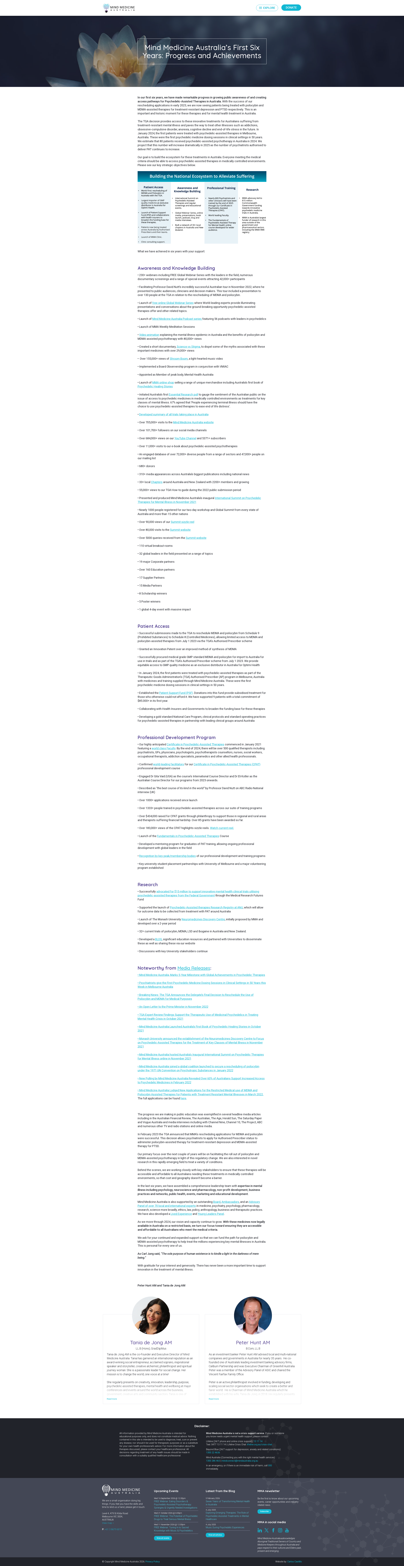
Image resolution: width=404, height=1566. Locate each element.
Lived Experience (181, 1214)
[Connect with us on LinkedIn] (260, 1530)
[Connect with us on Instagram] (280, 1530)
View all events (163, 1538)
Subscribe (264, 1511)
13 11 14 (258, 1441)
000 (270, 1465)
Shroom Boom (179, 358)
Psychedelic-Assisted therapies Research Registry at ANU (206, 907)
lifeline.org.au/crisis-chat (259, 1444)
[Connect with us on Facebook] (273, 1530)
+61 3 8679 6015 (113, 1529)
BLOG (158, 939)
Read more (112, 1399)
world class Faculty (163, 748)
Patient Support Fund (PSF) (176, 693)
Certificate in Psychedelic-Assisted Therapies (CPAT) (227, 764)
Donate (291, 7)
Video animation (149, 334)
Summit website (180, 529)
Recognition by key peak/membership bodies (167, 856)
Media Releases (193, 968)
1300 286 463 (213, 1460)
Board (216, 1201)
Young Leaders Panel (211, 1214)
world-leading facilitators (168, 764)
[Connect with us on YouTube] (287, 1530)
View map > (108, 1523)
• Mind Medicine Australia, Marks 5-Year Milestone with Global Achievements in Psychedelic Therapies (201, 975)
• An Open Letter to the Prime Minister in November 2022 (173, 1006)
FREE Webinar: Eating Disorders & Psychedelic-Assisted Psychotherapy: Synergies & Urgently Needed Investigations (175, 1504)
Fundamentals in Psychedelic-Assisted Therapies (188, 836)
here (183, 1098)
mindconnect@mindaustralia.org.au (240, 1460)
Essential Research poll (183, 394)
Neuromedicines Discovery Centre (203, 919)
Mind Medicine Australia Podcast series (177, 318)
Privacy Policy (153, 1561)
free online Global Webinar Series (173, 303)
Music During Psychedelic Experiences (225, 1527)
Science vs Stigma (188, 346)
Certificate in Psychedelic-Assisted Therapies (195, 744)
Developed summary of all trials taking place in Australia (173, 414)
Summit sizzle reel (182, 522)
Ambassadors (230, 1201)
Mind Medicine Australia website (193, 422)
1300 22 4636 (213, 1452)
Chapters (157, 482)
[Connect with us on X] (266, 1530)
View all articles (215, 1535)
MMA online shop (163, 382)
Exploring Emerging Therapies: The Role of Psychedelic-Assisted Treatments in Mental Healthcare (227, 1515)
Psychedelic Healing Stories (155, 386)
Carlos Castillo (294, 1561)
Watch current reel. (222, 828)
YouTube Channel (185, 438)
